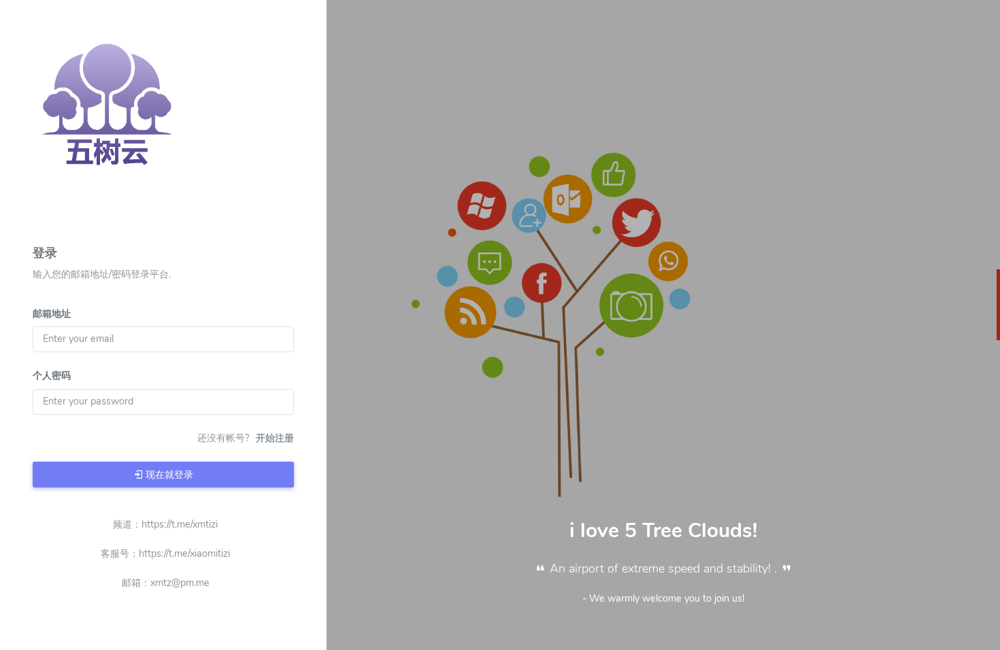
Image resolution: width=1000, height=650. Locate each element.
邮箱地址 (52, 313)
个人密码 (52, 375)
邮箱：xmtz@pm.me (166, 582)
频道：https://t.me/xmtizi (165, 524)
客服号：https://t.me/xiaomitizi (165, 553)
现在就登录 (168, 474)
